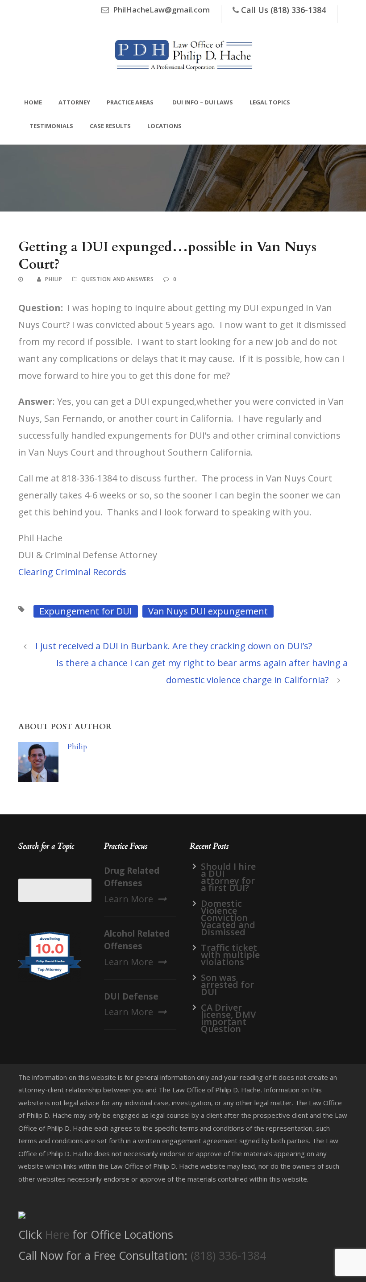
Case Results (110, 126)
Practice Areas (130, 102)
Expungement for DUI (85, 611)
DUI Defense (131, 996)
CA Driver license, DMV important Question (228, 1018)
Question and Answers (117, 279)
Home (33, 102)
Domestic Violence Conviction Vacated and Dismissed (228, 917)
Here (57, 1234)
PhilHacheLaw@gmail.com (161, 9)
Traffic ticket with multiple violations (230, 955)
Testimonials (51, 126)
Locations (164, 126)
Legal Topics (270, 102)
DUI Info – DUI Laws (202, 102)
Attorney (74, 102)
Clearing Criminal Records (72, 572)
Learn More (128, 899)
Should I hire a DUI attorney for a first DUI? (228, 877)
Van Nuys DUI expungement (208, 611)
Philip (53, 279)
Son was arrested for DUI (227, 984)
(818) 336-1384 (228, 1255)
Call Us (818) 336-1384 (283, 9)
